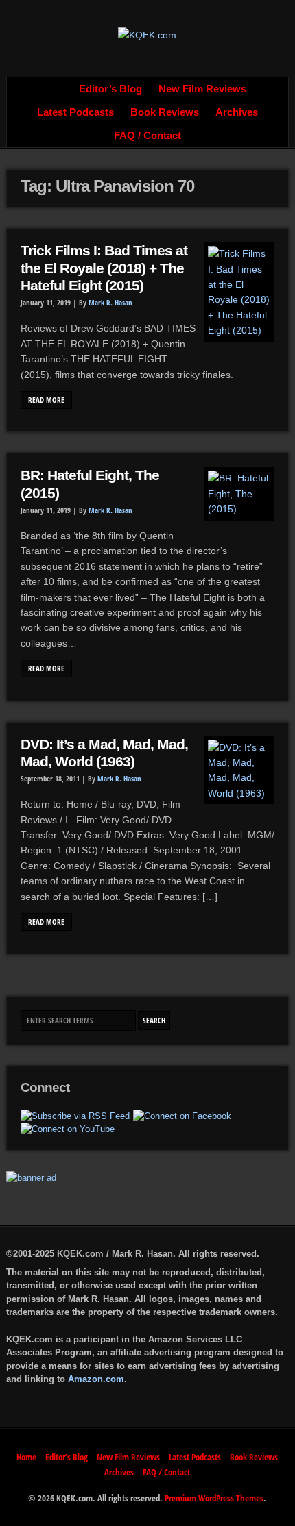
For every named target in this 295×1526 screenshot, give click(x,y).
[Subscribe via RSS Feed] (75, 1116)
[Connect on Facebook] (182, 1116)
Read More (46, 400)
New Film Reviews (202, 89)
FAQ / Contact (147, 135)
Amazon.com (96, 1379)
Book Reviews (164, 112)
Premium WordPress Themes (214, 1498)
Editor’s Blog (110, 89)
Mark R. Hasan (110, 303)
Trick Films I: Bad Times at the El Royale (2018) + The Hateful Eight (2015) (104, 268)
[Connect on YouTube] (68, 1129)
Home (55, 89)
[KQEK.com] (147, 34)
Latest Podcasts (75, 112)
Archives (236, 112)
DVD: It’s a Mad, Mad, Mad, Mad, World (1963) (104, 753)
